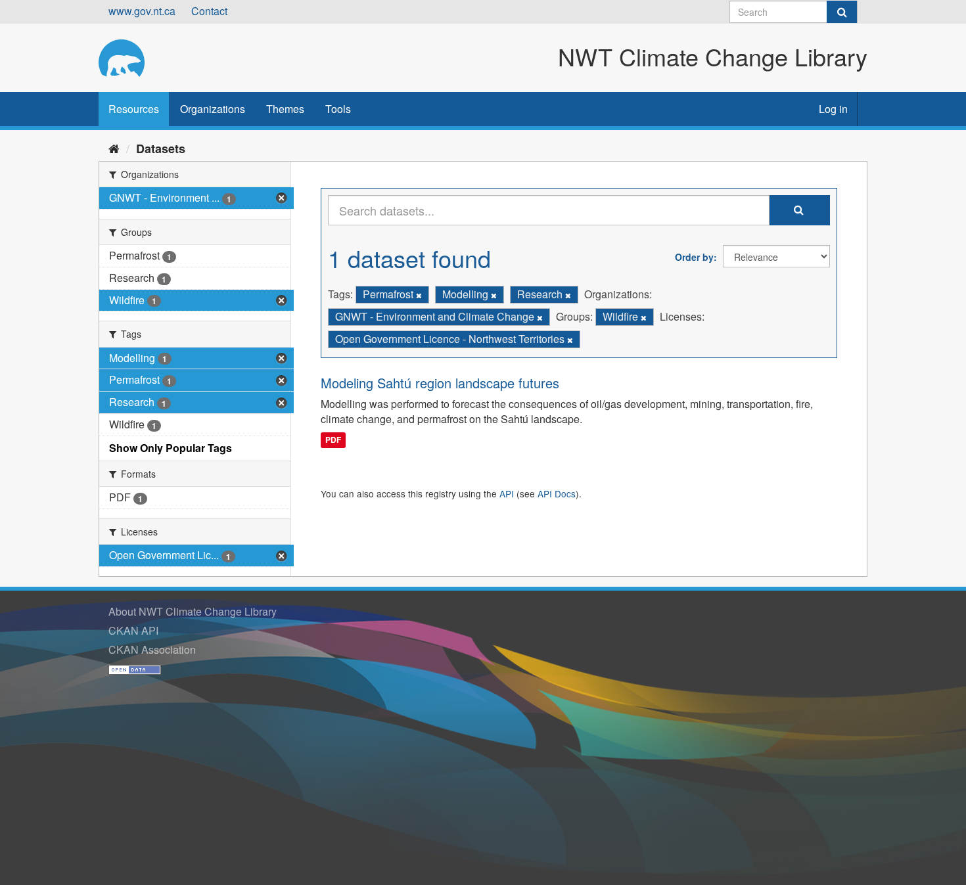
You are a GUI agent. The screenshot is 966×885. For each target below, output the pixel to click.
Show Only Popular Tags (170, 447)
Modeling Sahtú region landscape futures (440, 382)
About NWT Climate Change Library (192, 611)
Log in (833, 108)
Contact (209, 10)
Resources (133, 108)
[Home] (114, 147)
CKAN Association (152, 649)
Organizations (212, 108)
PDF (333, 439)
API (506, 493)
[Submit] (842, 12)
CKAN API (133, 630)
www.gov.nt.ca (141, 10)
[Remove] (419, 295)
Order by (694, 256)
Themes (285, 108)
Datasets (160, 148)
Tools (338, 108)
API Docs (557, 493)
